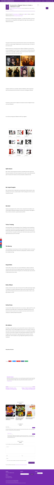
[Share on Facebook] (1, 245)
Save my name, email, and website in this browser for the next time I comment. (16, 460)
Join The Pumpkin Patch (8, 476)
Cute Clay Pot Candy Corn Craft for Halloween (30, 418)
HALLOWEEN (19, 8)
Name (7, 455)
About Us (7, 474)
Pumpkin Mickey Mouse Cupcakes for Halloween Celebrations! (10, 418)
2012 (27, 14)
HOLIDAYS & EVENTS (14, 8)
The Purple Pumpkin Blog (18, 15)
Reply (34, 427)
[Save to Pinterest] (1, 240)
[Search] (47, 8)
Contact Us (7, 475)
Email (22, 455)
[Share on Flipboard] (1, 243)
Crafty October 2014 (16, 14)
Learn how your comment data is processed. (21, 464)
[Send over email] (1, 247)
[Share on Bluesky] (1, 242)
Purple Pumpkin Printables (9, 477)
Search (32, 474)
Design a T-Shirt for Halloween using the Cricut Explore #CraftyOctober (28, 388)
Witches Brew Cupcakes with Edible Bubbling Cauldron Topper (20, 418)
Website (7, 458)
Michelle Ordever (10, 376)
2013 (24, 14)
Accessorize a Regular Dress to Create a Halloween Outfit (21, 5)
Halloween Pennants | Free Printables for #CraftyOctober (11, 388)
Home (11, 8)
